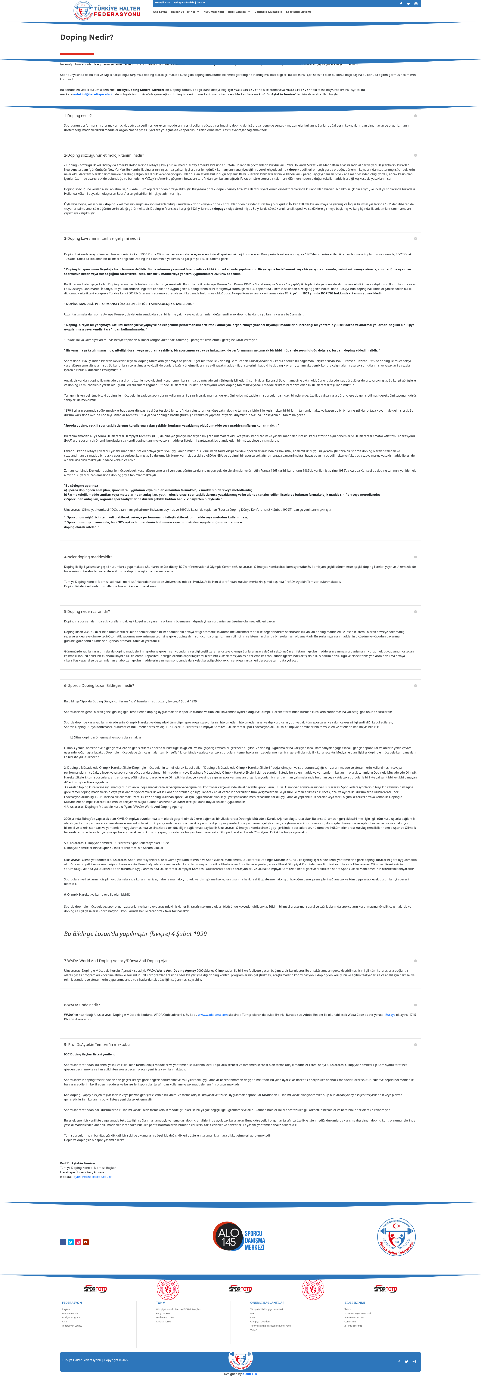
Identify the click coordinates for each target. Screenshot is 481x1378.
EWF (252, 1317)
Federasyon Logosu (72, 1325)
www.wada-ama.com (213, 1015)
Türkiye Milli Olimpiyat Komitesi (266, 1309)
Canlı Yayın (350, 1321)
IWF (252, 1313)
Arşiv (64, 1321)
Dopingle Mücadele (183, 2)
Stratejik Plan (163, 2)
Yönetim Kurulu (70, 1313)
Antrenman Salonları (355, 1317)
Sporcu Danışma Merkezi (357, 1313)
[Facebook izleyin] (401, 4)
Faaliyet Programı (71, 1317)
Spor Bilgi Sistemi (298, 12)
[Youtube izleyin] (86, 1242)
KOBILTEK (249, 1374)
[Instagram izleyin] (416, 4)
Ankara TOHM (163, 1321)
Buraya (390, 1015)
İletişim (201, 2)
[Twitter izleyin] (408, 4)
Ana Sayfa (160, 12)
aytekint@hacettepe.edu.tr (93, 94)
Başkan (66, 1309)
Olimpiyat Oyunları (260, 1321)
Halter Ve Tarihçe (183, 12)
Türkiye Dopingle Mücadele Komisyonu (270, 1325)
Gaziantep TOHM (165, 1317)
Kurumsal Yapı (213, 12)
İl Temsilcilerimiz (353, 1325)
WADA (253, 1329)
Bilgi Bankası (237, 12)
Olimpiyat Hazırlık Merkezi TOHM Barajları (178, 1309)
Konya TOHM (163, 1313)
